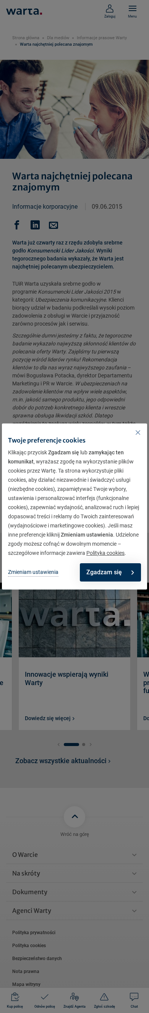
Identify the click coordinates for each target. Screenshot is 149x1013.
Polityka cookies (105, 553)
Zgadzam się (104, 572)
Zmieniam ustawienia (33, 572)
